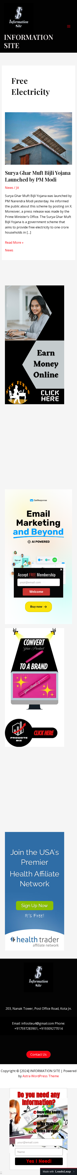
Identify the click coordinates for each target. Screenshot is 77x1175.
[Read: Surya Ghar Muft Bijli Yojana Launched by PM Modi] (38, 138)
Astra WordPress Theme (41, 1076)
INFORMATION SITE (28, 41)
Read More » (14, 242)
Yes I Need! (39, 1161)
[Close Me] (61, 574)
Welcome (36, 596)
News (9, 187)
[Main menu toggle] (68, 26)
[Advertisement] (38, 446)
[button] (38, 1054)
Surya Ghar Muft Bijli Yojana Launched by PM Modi (37, 176)
